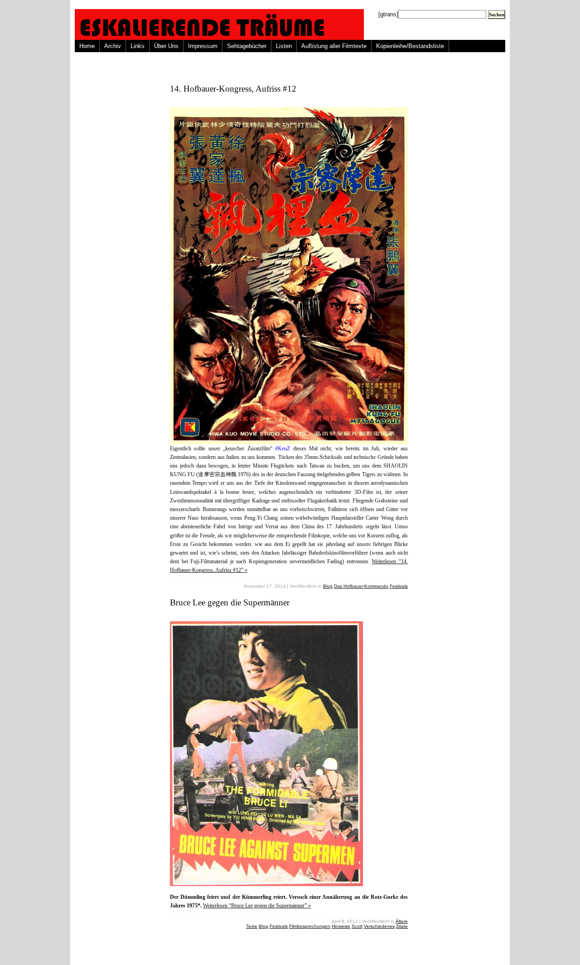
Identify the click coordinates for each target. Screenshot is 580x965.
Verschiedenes (379, 926)
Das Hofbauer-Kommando (361, 586)
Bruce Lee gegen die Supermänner (230, 602)
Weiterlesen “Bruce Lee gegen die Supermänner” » (257, 905)
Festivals (399, 586)
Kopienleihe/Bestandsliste (410, 46)
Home (87, 46)
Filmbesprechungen (309, 926)
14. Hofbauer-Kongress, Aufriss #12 (233, 88)
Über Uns (166, 46)
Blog (328, 586)
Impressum (203, 46)
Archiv (112, 46)
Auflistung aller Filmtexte (334, 46)
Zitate (402, 926)
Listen (284, 46)
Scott (357, 926)
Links (137, 46)
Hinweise (341, 926)
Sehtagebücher (246, 46)
